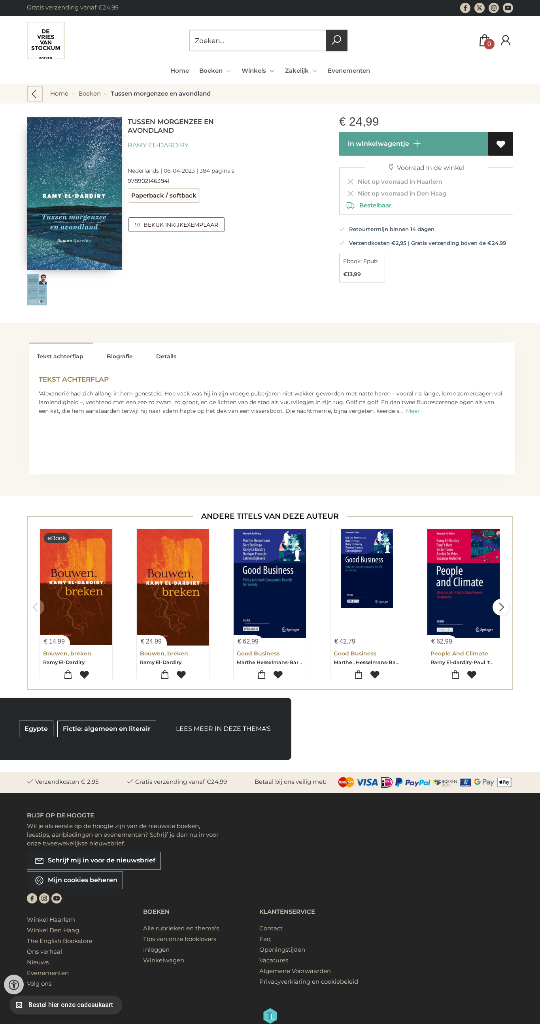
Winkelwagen (163, 960)
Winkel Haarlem (51, 919)
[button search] (336, 40)
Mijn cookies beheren (81, 880)
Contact (271, 928)
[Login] (505, 40)
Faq (265, 939)
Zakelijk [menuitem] (297, 70)
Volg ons (39, 983)
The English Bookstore (60, 941)
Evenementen (349, 70)
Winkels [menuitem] (255, 70)
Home (179, 70)
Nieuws (38, 962)
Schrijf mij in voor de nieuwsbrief (100, 860)
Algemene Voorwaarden (295, 971)
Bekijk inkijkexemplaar (179, 224)
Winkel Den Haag (53, 930)
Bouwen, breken (67, 653)
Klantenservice (287, 911)
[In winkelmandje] (68, 675)
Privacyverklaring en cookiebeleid (308, 981)
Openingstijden (282, 949)
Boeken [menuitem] (211, 70)
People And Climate (459, 653)
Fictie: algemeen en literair (107, 728)
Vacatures (273, 960)
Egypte (36, 728)
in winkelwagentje (378, 143)
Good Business (258, 653)
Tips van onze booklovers (179, 939)
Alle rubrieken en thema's (181, 928)
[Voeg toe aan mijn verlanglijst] (500, 144)
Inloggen (156, 949)
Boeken (89, 93)
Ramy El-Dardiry (158, 145)
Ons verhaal (44, 951)
